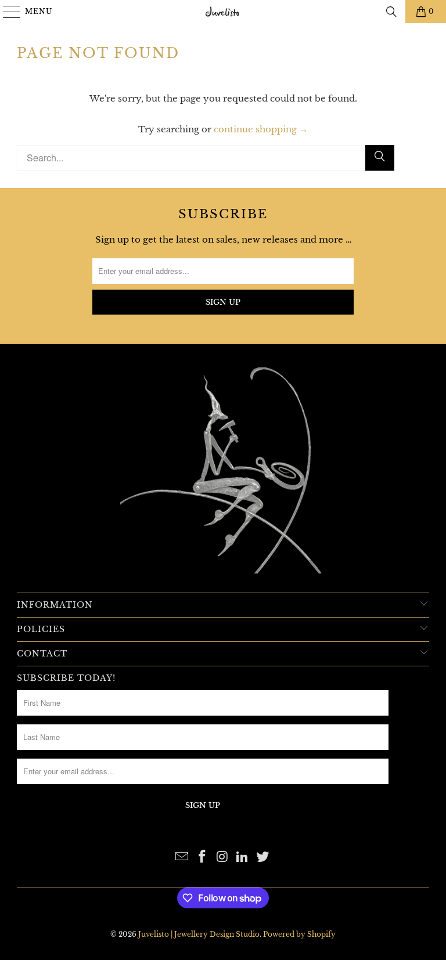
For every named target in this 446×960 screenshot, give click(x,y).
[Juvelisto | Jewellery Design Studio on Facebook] (202, 857)
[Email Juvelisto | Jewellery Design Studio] (182, 857)
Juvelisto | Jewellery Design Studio (199, 934)
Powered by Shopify (299, 934)
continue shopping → (261, 129)
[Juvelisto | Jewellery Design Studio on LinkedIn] (242, 857)
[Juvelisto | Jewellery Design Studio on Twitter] (263, 857)
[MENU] (6, 11)
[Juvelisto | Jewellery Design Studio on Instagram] (222, 857)
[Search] (391, 11)
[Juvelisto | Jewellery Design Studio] (223, 11)
